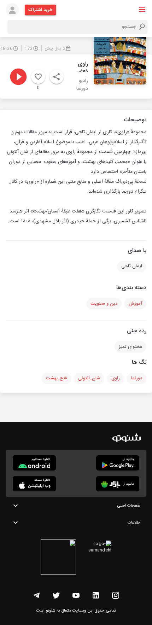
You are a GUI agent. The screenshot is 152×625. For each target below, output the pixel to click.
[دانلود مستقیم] (34, 463)
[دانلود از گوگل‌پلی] (117, 463)
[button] (142, 9)
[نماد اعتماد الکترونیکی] (58, 558)
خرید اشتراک (40, 10)
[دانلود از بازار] (117, 483)
